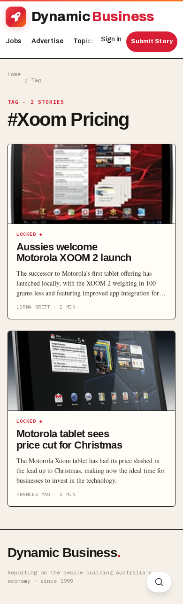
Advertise (47, 41)
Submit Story (152, 41)
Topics (86, 41)
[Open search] (159, 582)
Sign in (111, 39)
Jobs (14, 41)
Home (14, 73)
